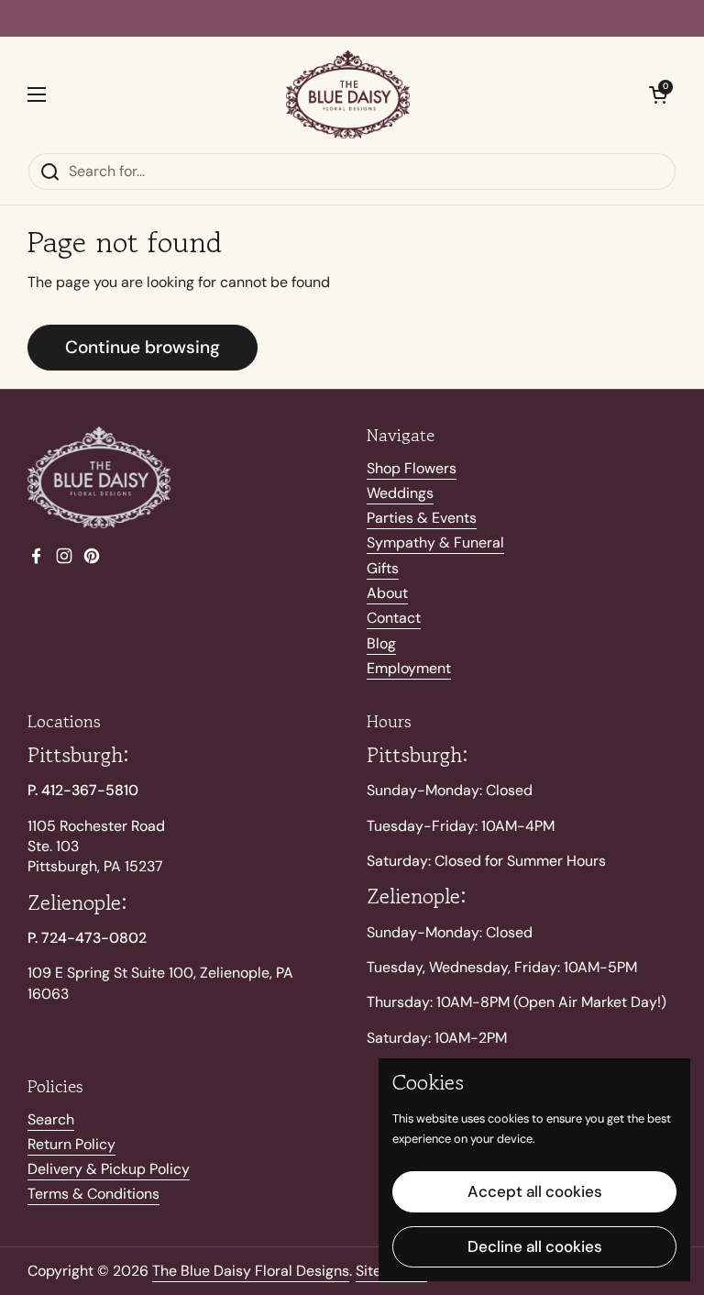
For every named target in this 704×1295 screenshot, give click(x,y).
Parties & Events (422, 517)
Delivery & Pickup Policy (109, 1169)
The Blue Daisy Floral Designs (250, 1270)
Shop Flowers (411, 468)
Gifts (383, 568)
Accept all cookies (535, 1191)
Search (51, 1119)
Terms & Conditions (94, 1193)
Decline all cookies (535, 1246)
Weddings (400, 493)
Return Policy (72, 1144)
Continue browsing (142, 347)
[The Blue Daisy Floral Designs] (348, 94)
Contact (394, 617)
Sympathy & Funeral (435, 542)
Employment (409, 668)
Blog (381, 643)
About (387, 593)
